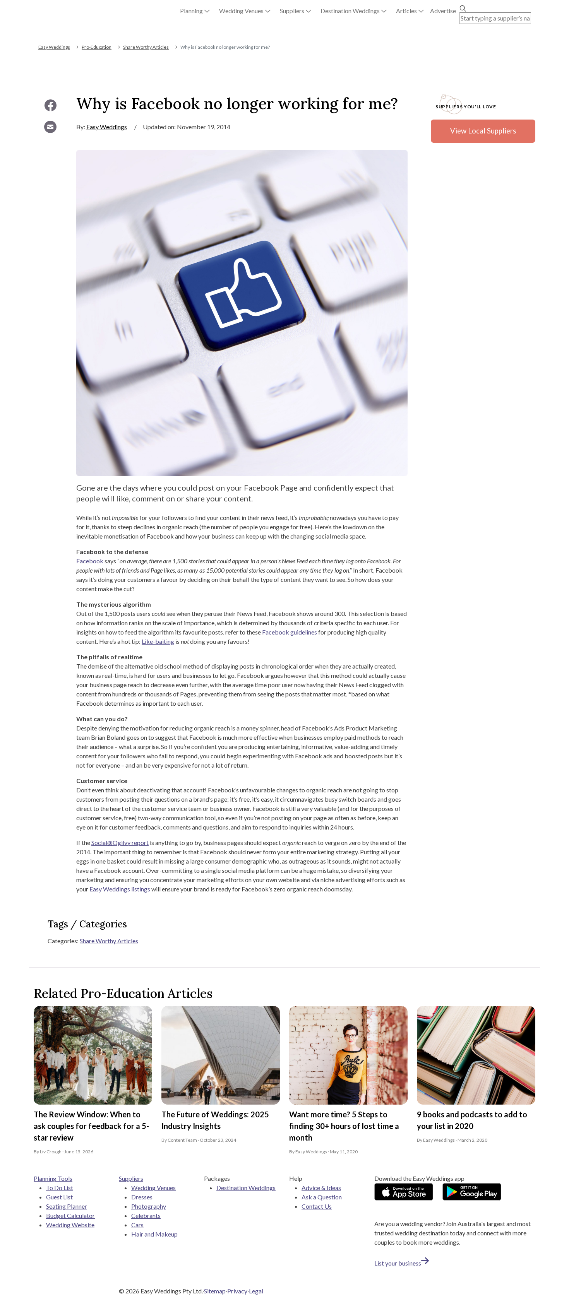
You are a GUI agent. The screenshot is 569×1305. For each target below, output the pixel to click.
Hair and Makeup (154, 1234)
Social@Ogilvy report (120, 842)
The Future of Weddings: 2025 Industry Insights (215, 1120)
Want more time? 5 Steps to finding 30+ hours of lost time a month (344, 1126)
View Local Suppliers (483, 131)
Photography (148, 1206)
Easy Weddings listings (119, 889)
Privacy (237, 1291)
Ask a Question (322, 1197)
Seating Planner (66, 1206)
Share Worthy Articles (146, 47)
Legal (256, 1291)
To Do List (59, 1187)
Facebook (89, 560)
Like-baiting (158, 641)
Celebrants (146, 1215)
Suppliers (131, 1178)
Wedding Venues (153, 1187)
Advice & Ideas (321, 1187)
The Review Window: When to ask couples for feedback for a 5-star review (91, 1126)
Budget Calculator (70, 1215)
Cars (137, 1224)
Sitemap (215, 1291)
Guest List (59, 1197)
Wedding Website (70, 1224)
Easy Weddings (54, 47)
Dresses (142, 1197)
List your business (397, 1263)
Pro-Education (96, 47)
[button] (195, 11)
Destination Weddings (246, 1187)
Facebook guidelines (289, 632)
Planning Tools (53, 1178)
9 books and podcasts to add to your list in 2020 (472, 1120)
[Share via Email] (50, 127)
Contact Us (317, 1206)
